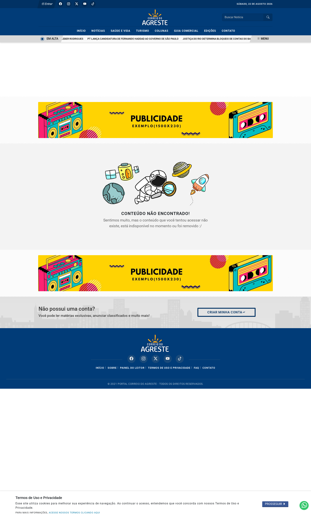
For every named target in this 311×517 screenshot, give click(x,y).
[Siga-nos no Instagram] (143, 359)
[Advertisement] (155, 69)
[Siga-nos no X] (156, 359)
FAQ (196, 367)
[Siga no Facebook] (60, 4)
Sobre (112, 367)
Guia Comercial (187, 30)
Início (83, 30)
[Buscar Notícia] (267, 17)
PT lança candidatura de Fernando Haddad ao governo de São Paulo (128, 38)
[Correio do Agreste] (155, 17)
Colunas (163, 30)
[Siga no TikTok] (93, 4)
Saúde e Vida (122, 30)
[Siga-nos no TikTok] (180, 359)
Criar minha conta (224, 312)
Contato (228, 30)
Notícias (99, 30)
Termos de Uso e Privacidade (169, 367)
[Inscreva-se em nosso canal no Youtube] (168, 359)
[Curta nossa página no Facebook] (131, 359)
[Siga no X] (77, 4)
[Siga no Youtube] (85, 4)
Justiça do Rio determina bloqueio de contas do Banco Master (220, 38)
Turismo (144, 30)
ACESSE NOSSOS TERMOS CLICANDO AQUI (74, 512)
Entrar (48, 4)
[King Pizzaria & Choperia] (155, 273)
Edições (211, 30)
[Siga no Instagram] (68, 4)
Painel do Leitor (132, 367)
